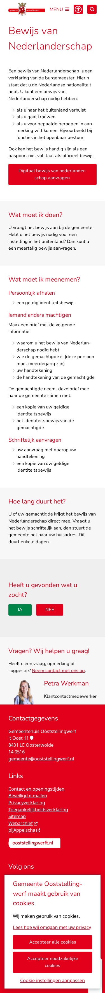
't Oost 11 (18, 738)
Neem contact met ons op (58, 670)
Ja (20, 609)
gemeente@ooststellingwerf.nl (41, 759)
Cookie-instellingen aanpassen (52, 980)
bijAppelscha (21, 830)
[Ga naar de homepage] (26, 9)
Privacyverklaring (26, 803)
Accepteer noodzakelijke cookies (52, 962)
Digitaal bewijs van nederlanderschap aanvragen (52, 174)
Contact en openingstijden (36, 789)
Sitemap (17, 816)
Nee (49, 609)
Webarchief (20, 823)
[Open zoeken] (92, 9)
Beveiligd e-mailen (27, 796)
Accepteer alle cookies (52, 942)
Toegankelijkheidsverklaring (38, 810)
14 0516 (16, 752)
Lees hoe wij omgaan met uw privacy (52, 927)
